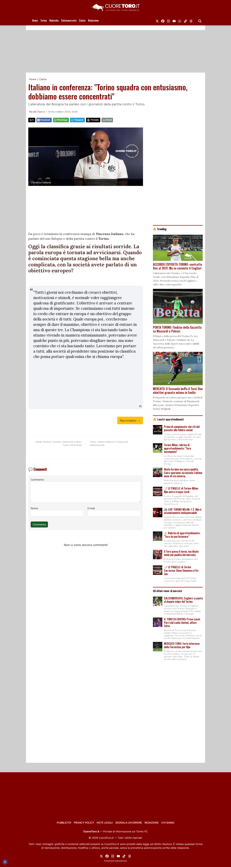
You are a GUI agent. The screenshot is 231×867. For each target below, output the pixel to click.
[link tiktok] (185, 20)
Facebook (45, 120)
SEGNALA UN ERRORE (128, 822)
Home (35, 20)
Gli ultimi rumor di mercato (167, 591)
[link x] (157, 20)
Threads (95, 120)
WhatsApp (62, 120)
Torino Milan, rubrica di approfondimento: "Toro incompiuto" (177, 448)
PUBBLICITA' (64, 822)
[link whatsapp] (180, 20)
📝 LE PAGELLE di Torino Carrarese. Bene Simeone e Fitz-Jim (181, 570)
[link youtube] (174, 20)
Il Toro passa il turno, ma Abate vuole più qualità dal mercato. (181, 553)
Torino (43, 20)
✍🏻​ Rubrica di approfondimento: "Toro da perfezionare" (182, 534)
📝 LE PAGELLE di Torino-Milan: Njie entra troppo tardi (181, 490)
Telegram (78, 120)
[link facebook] (163, 20)
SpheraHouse (121, 861)
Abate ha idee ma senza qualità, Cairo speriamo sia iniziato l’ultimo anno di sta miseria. (183, 472)
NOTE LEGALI (105, 822)
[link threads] (191, 20)
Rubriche (54, 20)
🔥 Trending (160, 229)
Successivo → (130, 420)
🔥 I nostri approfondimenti (168, 419)
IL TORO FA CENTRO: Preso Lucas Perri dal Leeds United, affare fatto (182, 622)
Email (108, 120)
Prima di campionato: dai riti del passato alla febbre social (182, 428)
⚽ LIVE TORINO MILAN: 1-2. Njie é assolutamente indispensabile (182, 511)
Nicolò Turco (37, 111)
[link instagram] (168, 20)
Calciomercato (69, 20)
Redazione (93, 20)
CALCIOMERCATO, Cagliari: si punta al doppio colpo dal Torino (183, 600)
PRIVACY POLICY (84, 822)
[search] (200, 20)
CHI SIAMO (167, 822)
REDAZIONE (152, 822)
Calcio (82, 20)
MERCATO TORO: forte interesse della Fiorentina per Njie (182, 645)
